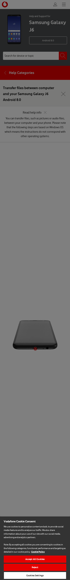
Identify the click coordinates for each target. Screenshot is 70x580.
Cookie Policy (38, 551)
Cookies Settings (35, 575)
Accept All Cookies (35, 559)
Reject (35, 567)
